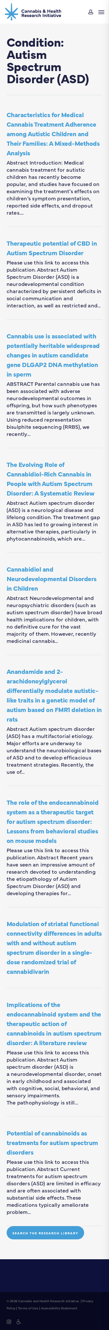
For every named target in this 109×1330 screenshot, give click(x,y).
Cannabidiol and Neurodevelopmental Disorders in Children (52, 578)
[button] (101, 12)
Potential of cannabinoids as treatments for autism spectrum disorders (52, 1142)
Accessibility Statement (59, 1308)
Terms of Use (28, 1308)
